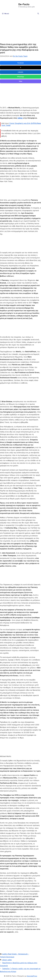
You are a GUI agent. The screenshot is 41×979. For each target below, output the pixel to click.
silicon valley (7, 960)
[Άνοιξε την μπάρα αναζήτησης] (38, 13)
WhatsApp (20, 76)
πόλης (20, 118)
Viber (20, 81)
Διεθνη (4, 954)
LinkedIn (20, 72)
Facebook (20, 63)
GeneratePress (32, 976)
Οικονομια (10, 957)
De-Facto (23, 4)
